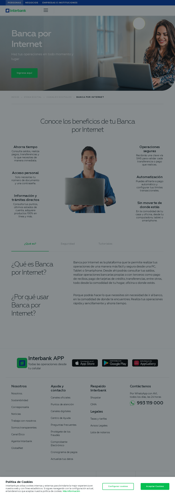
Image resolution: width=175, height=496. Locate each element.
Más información (71, 491)
